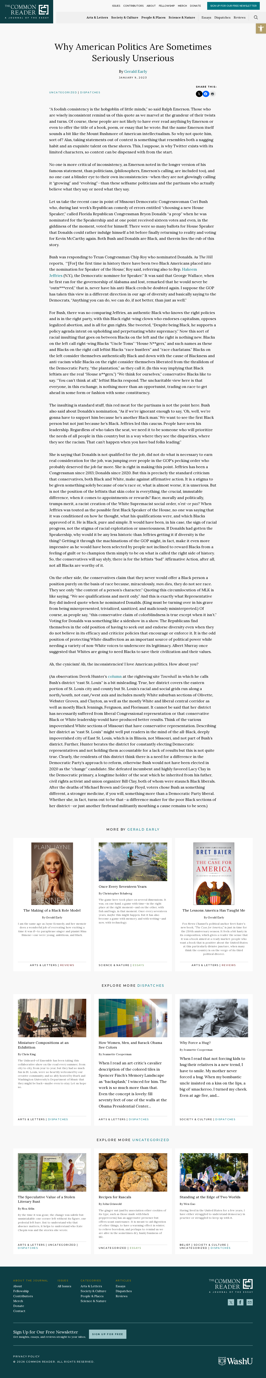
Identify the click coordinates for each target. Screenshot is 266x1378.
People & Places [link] (153, 17)
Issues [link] (116, 5)
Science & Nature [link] (182, 17)
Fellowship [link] (167, 5)
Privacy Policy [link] (26, 1356)
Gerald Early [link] (135, 71)
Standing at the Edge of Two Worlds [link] (210, 1197)
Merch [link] (182, 5)
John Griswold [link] (112, 1204)
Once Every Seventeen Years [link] (123, 886)
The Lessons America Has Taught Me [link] (214, 910)
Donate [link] (195, 5)
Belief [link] (185, 1244)
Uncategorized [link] (63, 92)
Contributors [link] (133, 5)
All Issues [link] (64, 1286)
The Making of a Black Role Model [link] (52, 910)
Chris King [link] (29, 1054)
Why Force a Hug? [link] (195, 1042)
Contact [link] (19, 1311)
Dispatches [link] (222, 17)
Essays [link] (206, 17)
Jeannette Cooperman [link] (117, 1054)
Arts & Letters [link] (97, 17)
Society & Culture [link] (124, 17)
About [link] (151, 5)
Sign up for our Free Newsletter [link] (233, 5)
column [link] (115, 676)
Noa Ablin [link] (28, 1208)
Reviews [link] (240, 17)
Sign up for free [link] (107, 1334)
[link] (261, 28)
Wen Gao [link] (189, 1204)
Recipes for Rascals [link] (115, 1197)
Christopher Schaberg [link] (117, 893)
